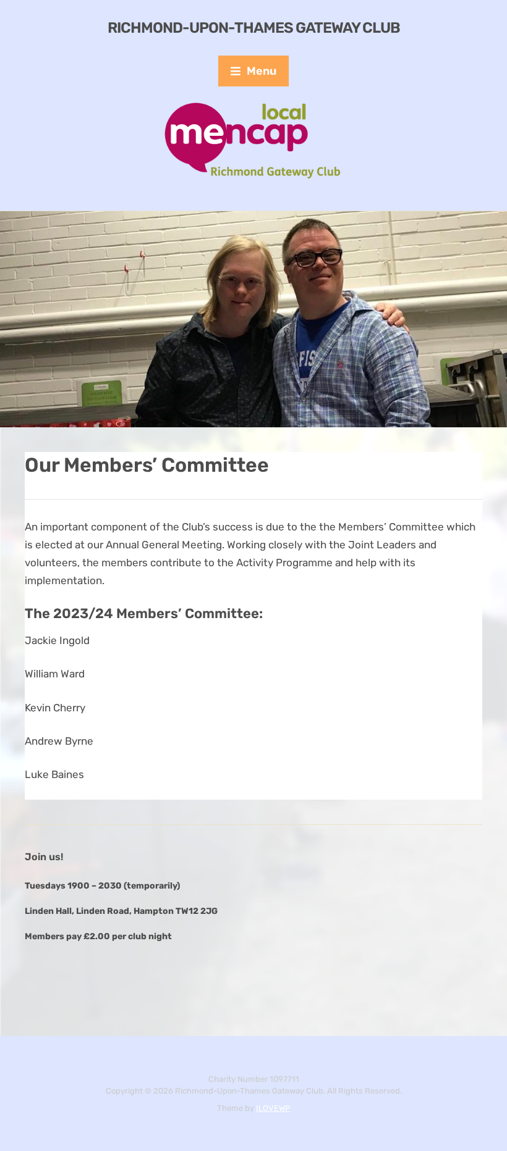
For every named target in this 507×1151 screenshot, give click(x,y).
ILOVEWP (273, 1108)
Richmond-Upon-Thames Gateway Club (254, 27)
